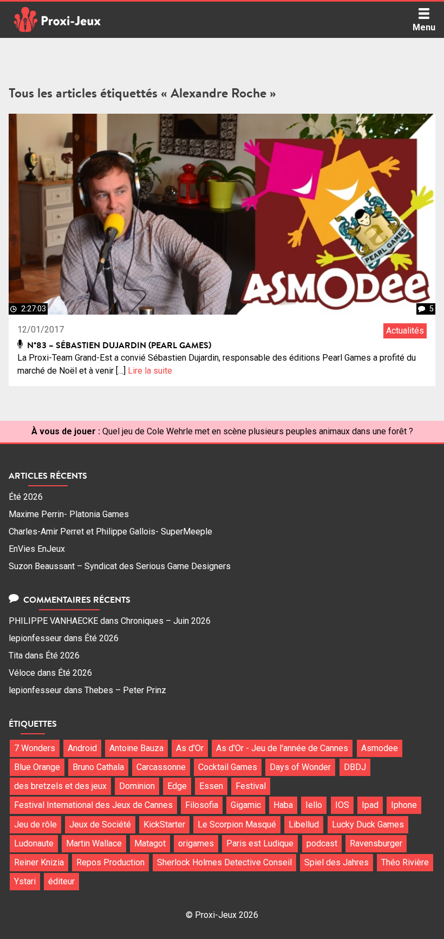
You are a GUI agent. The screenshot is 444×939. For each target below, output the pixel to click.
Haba (283, 805)
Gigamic (246, 805)
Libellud (304, 824)
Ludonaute (34, 843)
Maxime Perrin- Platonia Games (69, 514)
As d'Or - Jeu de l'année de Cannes (282, 748)
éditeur (61, 881)
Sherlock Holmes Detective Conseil (224, 862)
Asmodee (379, 748)
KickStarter (164, 824)
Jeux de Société (100, 824)
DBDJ (355, 767)
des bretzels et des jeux (60, 786)
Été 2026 (26, 497)
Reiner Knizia (39, 862)
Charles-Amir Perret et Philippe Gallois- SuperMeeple (110, 531)
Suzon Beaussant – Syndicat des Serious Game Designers (120, 566)
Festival (251, 786)
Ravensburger (376, 843)
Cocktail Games (227, 767)
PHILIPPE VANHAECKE (53, 621)
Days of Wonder (300, 767)
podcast (321, 843)
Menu (424, 27)
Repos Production (110, 862)
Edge (177, 786)
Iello (313, 805)
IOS (342, 805)
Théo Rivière (405, 862)
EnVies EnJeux (37, 549)
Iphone (404, 805)
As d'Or (190, 748)
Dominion (137, 786)
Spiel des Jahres (336, 862)
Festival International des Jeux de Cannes (93, 805)
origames (196, 843)
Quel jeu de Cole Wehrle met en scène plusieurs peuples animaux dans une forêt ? (257, 431)
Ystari (25, 881)
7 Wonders (34, 748)
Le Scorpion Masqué (237, 824)
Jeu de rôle (35, 824)
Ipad (370, 805)
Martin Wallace (94, 843)
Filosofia (201, 805)
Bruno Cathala (98, 767)
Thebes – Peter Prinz (125, 690)
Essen (211, 786)
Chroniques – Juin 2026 (166, 621)
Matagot (150, 843)
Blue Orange (37, 767)
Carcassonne (161, 767)
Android (82, 748)
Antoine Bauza (136, 748)
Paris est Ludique (259, 843)
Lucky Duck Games (368, 824)
